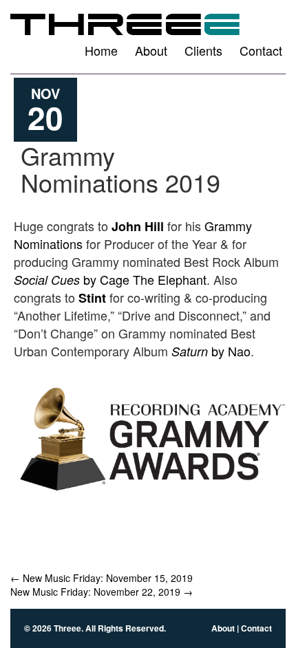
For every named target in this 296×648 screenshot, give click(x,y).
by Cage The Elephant (110, 279)
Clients (203, 50)
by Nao (211, 351)
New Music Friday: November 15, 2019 (101, 578)
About (151, 50)
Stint (92, 298)
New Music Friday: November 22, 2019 (101, 591)
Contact (261, 50)
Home (101, 50)
